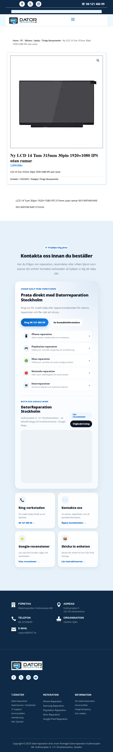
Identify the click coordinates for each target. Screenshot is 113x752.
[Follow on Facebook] (22, 4)
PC (21, 41)
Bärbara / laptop (32, 41)
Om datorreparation (85, 701)
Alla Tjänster (17, 721)
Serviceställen (18, 713)
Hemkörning (17, 717)
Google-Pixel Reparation (55, 718)
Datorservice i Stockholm (23, 705)
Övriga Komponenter (51, 41)
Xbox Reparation (51, 714)
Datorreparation (19, 701)
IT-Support (16, 709)
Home (15, 41)
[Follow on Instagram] (38, 4)
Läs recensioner (79, 415)
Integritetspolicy (83, 709)
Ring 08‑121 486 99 (34, 322)
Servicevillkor (81, 705)
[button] (98, 60)
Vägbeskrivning (81, 423)
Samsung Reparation (53, 705)
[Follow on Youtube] (35, 677)
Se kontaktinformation (67, 322)
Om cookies (80, 713)
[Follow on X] (30, 4)
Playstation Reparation (54, 710)
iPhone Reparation (52, 701)
